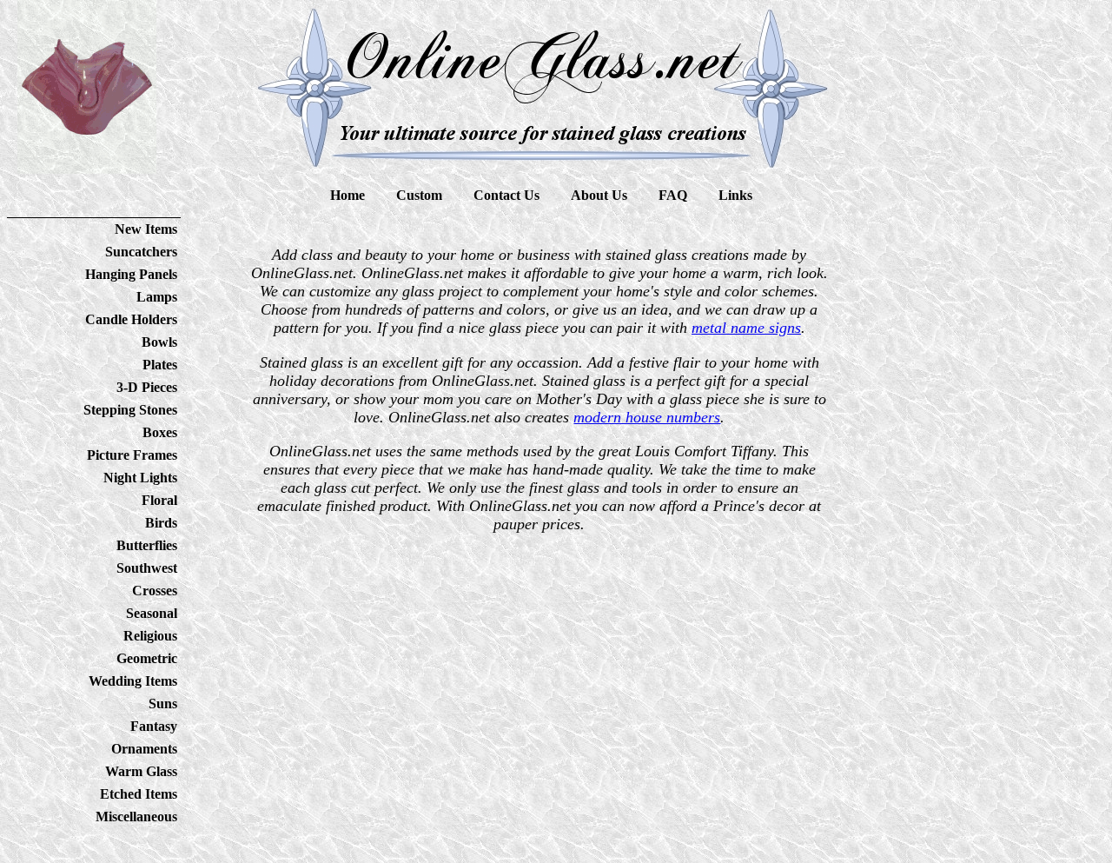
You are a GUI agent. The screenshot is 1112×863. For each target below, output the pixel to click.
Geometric (146, 658)
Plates (159, 364)
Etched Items (138, 794)
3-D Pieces (146, 387)
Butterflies (146, 545)
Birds (161, 522)
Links (735, 195)
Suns (163, 703)
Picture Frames (132, 455)
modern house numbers (646, 417)
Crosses (154, 590)
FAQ (673, 195)
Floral (159, 500)
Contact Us (506, 195)
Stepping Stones (130, 409)
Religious (150, 635)
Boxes (159, 432)
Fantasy (153, 726)
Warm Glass (141, 771)
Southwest (146, 568)
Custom (419, 195)
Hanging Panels (131, 274)
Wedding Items (133, 681)
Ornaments (144, 748)
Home (347, 195)
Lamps (156, 296)
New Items (146, 229)
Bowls (159, 342)
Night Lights (140, 477)
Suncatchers (141, 251)
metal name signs (746, 327)
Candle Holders (131, 319)
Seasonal (151, 613)
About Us (599, 195)
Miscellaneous (136, 816)
